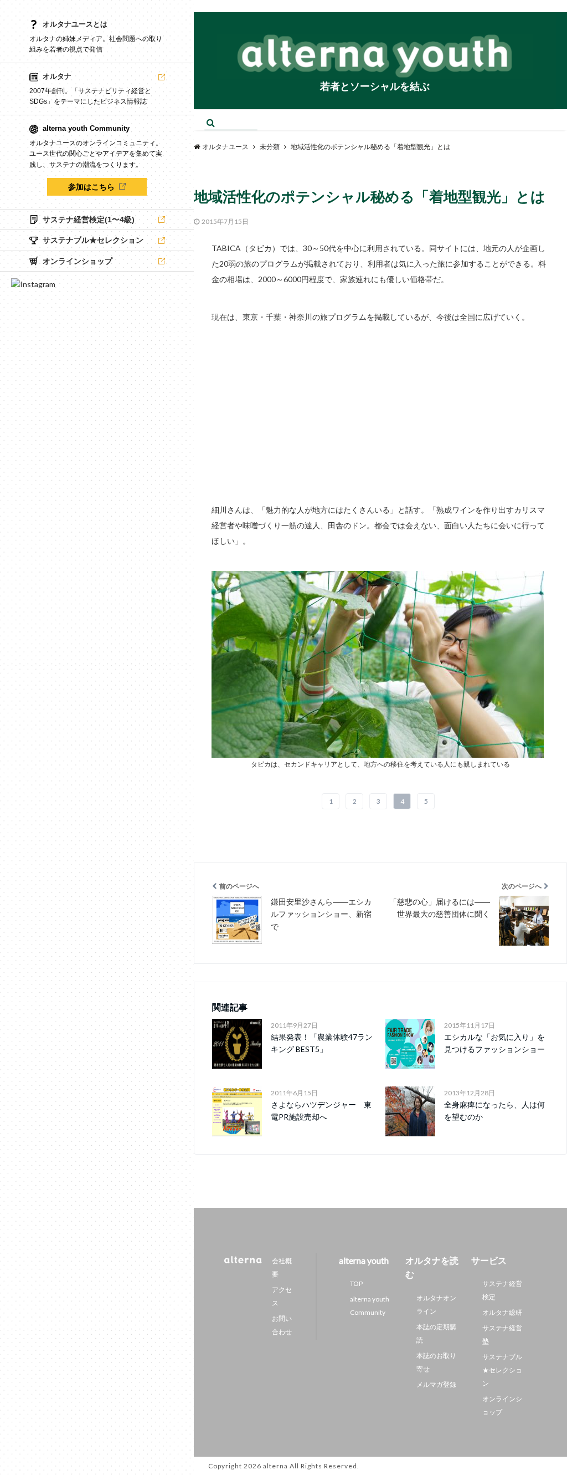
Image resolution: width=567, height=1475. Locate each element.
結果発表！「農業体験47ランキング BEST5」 (322, 1043)
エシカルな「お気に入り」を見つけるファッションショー (494, 1043)
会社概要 (282, 1267)
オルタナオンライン (436, 1304)
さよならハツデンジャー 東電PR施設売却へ (321, 1110)
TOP (356, 1283)
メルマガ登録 (436, 1384)
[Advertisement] (380, 402)
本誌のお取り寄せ (436, 1362)
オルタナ (57, 76)
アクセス (282, 1296)
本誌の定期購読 (436, 1333)
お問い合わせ (282, 1325)
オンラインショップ (502, 1405)
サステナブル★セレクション (502, 1369)
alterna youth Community (369, 1305)
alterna (275, 1466)
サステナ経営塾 (502, 1334)
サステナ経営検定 (502, 1290)
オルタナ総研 (502, 1312)
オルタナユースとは (75, 24)
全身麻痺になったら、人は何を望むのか (494, 1110)
